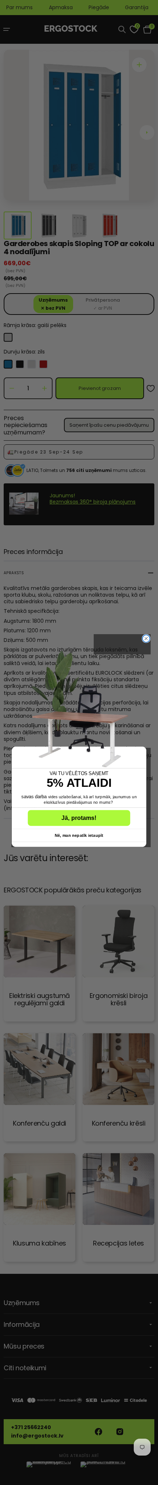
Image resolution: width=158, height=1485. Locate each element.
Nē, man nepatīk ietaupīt (79, 834)
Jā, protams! (79, 817)
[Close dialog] (146, 638)
